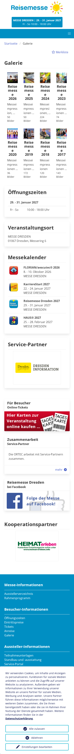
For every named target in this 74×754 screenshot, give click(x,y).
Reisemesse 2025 (29, 93)
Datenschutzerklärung (19, 718)
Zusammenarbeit (22, 439)
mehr (59, 470)
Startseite (10, 44)
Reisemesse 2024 (45, 93)
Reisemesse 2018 (45, 148)
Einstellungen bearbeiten (37, 747)
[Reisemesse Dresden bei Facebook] (37, 500)
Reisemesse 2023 (61, 93)
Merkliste (61, 52)
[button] (69, 33)
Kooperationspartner (30, 524)
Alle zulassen (37, 728)
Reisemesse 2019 (29, 148)
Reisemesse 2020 (12, 148)
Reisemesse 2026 (12, 93)
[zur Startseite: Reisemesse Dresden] (37, 7)
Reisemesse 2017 (61, 148)
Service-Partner (27, 344)
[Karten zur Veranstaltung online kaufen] (37, 421)
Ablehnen (37, 737)
